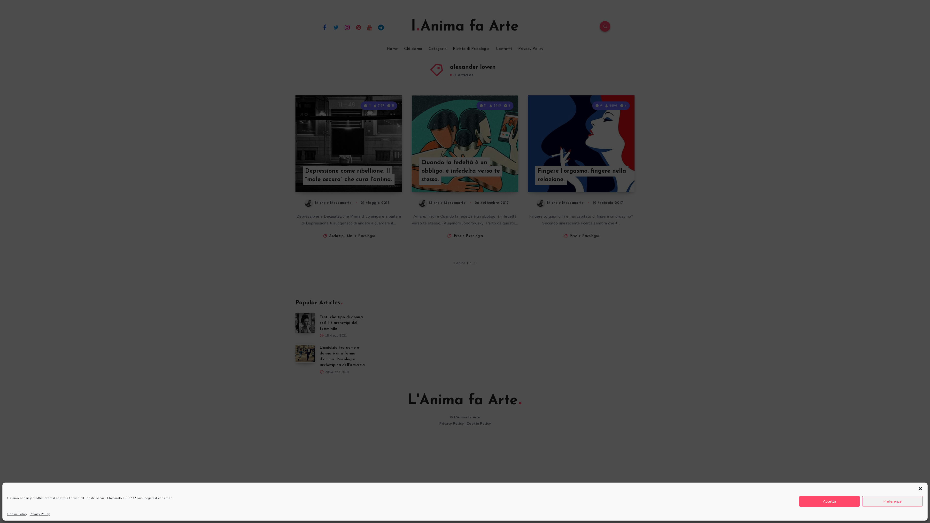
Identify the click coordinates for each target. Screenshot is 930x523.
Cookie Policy (17, 514)
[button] (920, 488)
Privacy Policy (40, 514)
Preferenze (892, 501)
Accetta (829, 501)
